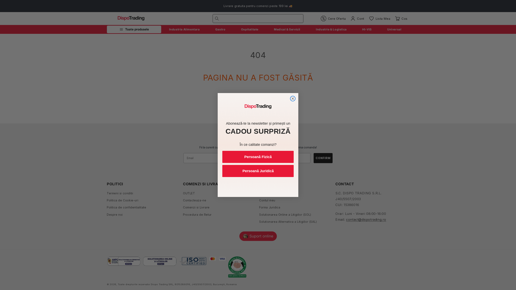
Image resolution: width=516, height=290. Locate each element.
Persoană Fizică (258, 157)
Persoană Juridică (258, 171)
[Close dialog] (292, 98)
